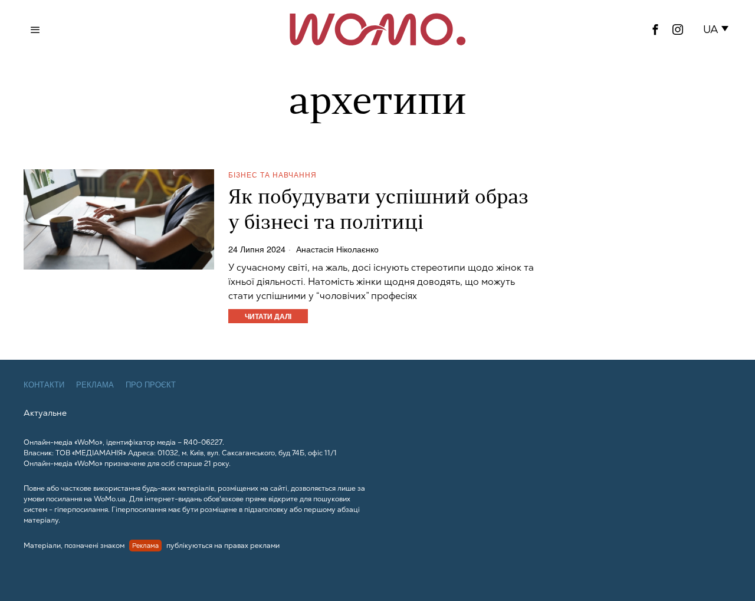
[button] (718, 29)
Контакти (44, 384)
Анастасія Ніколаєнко (337, 249)
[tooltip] (655, 29)
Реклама (95, 384)
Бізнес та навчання (272, 174)
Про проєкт (151, 384)
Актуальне (45, 413)
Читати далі (268, 316)
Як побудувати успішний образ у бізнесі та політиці (378, 211)
